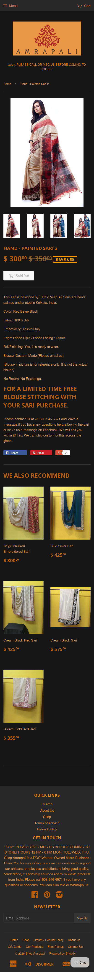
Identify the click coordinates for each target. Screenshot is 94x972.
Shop (47, 816)
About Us (47, 810)
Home (7, 84)
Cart (87, 5)
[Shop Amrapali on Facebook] (34, 895)
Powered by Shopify (62, 953)
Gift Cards (14, 946)
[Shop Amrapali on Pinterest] (47, 895)
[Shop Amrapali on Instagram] (59, 895)
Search (47, 803)
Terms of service (47, 822)
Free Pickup (56, 946)
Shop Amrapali (35, 953)
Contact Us (75, 946)
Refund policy (47, 829)
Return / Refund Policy (49, 940)
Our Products (34, 946)
